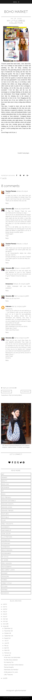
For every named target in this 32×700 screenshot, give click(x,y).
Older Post (26, 391)
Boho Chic (5, 484)
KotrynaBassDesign (16, 698)
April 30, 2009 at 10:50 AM (21, 338)
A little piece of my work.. (11, 672)
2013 (4, 616)
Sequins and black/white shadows (13, 665)
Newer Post (6, 391)
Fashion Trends (7, 510)
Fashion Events (7, 504)
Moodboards (6, 553)
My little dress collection (11, 660)
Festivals (5, 517)
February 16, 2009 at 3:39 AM (21, 284)
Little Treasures (8, 674)
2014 (4, 614)
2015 (4, 611)
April (5, 648)
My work (5, 560)
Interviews (6, 543)
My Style (5, 556)
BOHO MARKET (16, 12)
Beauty (4, 481)
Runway (5, 573)
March (6, 650)
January (6, 655)
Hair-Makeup (6, 530)
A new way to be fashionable (12, 657)
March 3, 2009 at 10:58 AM (21, 296)
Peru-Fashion (7, 563)
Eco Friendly (6, 497)
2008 (4, 678)
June (5, 643)
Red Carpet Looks (8, 570)
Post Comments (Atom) (15, 395)
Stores (4, 580)
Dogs (3, 494)
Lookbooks (6, 547)
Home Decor (6, 533)
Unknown (8, 306)
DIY (3, 491)
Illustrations (7, 537)
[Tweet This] (23, 175)
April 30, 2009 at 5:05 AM (19, 306)
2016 (4, 609)
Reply (7, 203)
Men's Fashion (7, 550)
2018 (4, 604)
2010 (4, 624)
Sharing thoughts (9, 667)
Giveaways (5, 527)
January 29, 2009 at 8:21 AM (22, 208)
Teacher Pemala (11, 191)
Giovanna (9, 208)
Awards (4, 477)
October (6, 633)
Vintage (4, 589)
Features (5, 514)
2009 (4, 626)
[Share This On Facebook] (16, 175)
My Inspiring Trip (8, 662)
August (6, 638)
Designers (5, 487)
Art (3, 474)
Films (4, 520)
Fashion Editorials (9, 500)
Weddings (5, 593)
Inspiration (6, 540)
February (7, 653)
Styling (4, 586)
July (5, 640)
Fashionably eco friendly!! (11, 669)
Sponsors (5, 576)
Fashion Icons (7, 507)
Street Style (7, 583)
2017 (4, 606)
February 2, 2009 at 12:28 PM (22, 268)
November (7, 631)
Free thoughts (7, 523)
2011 (4, 621)
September (7, 635)
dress (29, 286)
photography (7, 566)
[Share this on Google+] (27, 175)
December (7, 628)
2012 (4, 619)
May (5, 645)
